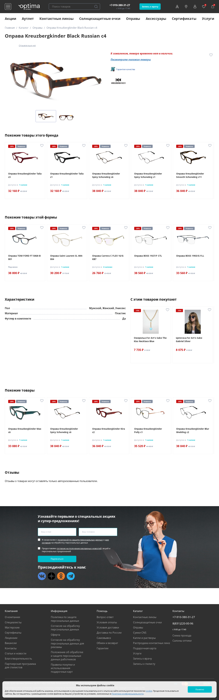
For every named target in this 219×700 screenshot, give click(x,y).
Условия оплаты (107, 622)
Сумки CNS (139, 632)
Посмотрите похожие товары (131, 59)
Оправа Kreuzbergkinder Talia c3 (25, 175)
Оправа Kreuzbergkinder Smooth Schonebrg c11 (190, 175)
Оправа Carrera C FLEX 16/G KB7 (107, 257)
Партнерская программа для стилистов (20, 665)
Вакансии (11, 643)
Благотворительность (18, 658)
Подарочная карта (144, 648)
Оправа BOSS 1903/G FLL (190, 255)
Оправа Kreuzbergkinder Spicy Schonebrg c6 (106, 175)
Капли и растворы (144, 638)
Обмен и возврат (107, 643)
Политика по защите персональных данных (65, 618)
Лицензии (11, 638)
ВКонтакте (42, 576)
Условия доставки (108, 627)
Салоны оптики (182, 640)
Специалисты (13, 622)
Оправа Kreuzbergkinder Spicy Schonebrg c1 (148, 175)
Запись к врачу (150, 6)
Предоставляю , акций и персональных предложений (76, 550)
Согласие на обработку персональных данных (65, 627)
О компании (12, 617)
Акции (10, 18)
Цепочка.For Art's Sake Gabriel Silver (189, 339)
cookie (149, 690)
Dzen (51, 576)
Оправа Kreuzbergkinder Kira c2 (108, 430)
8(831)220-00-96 (183, 623)
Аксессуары (156, 18)
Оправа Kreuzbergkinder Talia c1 (67, 175)
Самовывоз (104, 638)
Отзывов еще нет (27, 45)
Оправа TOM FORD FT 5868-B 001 (24, 257)
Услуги (208, 18)
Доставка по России (109, 632)
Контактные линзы (56, 18)
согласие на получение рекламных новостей (79, 548)
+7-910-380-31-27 (120, 5)
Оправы (133, 18)
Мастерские (12, 627)
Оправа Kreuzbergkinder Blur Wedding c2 (192, 430)
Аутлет (28, 18)
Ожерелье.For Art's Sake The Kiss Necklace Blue (150, 339)
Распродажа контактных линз (151, 643)
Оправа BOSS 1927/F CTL (148, 255)
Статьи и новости (15, 653)
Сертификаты (184, 18)
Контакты (11, 648)
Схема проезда (182, 635)
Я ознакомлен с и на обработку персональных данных (75, 541)
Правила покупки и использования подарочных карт (63, 668)
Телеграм (71, 576)
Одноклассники (61, 576)
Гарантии (102, 648)
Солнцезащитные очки (99, 18)
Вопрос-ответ (105, 617)
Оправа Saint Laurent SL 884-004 (66, 257)
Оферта (55, 634)
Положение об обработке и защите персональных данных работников (67, 655)
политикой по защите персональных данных (80, 539)
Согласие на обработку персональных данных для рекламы (67, 643)
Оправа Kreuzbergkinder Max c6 (24, 430)
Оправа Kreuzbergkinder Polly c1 (148, 430)
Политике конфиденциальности (127, 693)
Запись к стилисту (144, 664)
